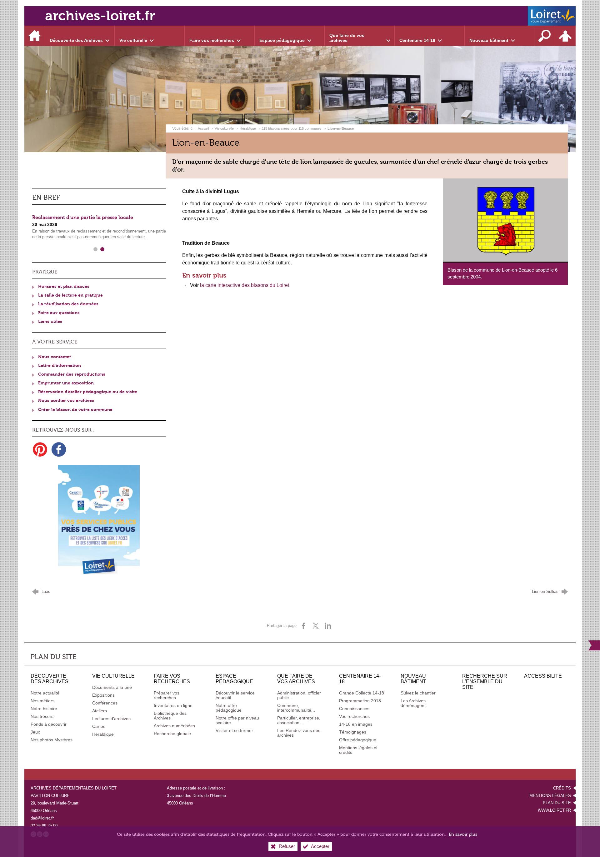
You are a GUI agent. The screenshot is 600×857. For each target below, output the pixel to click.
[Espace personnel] (565, 36)
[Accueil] (34, 36)
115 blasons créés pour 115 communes (292, 128)
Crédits (562, 788)
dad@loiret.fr (42, 818)
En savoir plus (463, 834)
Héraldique (248, 128)
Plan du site (557, 802)
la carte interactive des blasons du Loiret (244, 285)
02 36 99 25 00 (44, 825)
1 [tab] (95, 249)
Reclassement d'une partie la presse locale (82, 217)
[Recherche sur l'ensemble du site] (544, 36)
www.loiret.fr (554, 810)
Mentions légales (550, 795)
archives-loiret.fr (100, 16)
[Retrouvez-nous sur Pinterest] (40, 449)
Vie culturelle (224, 128)
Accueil (204, 128)
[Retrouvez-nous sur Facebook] (59, 449)
